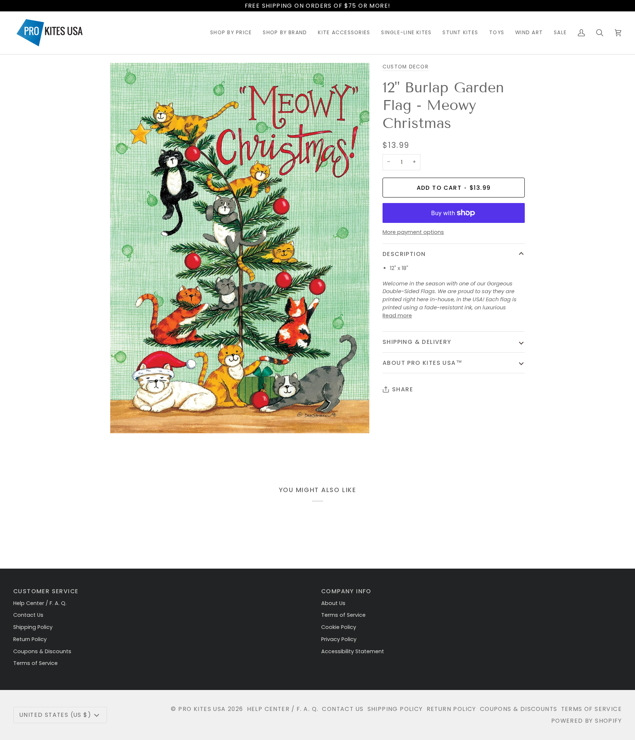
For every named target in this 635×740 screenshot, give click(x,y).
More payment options (413, 232)
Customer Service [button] (45, 591)
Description (404, 254)
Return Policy (30, 639)
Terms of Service (35, 663)
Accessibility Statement (352, 651)
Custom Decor (405, 66)
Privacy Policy (338, 639)
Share (402, 389)
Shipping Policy (33, 627)
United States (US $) (55, 715)
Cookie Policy (338, 627)
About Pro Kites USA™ (422, 363)
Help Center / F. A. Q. (40, 603)
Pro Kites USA (202, 709)
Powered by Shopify (586, 721)
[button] (231, 32)
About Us (333, 603)
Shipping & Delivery (417, 342)
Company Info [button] (346, 591)
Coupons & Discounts (42, 651)
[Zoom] (124, 419)
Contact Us (28, 615)
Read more (397, 315)
